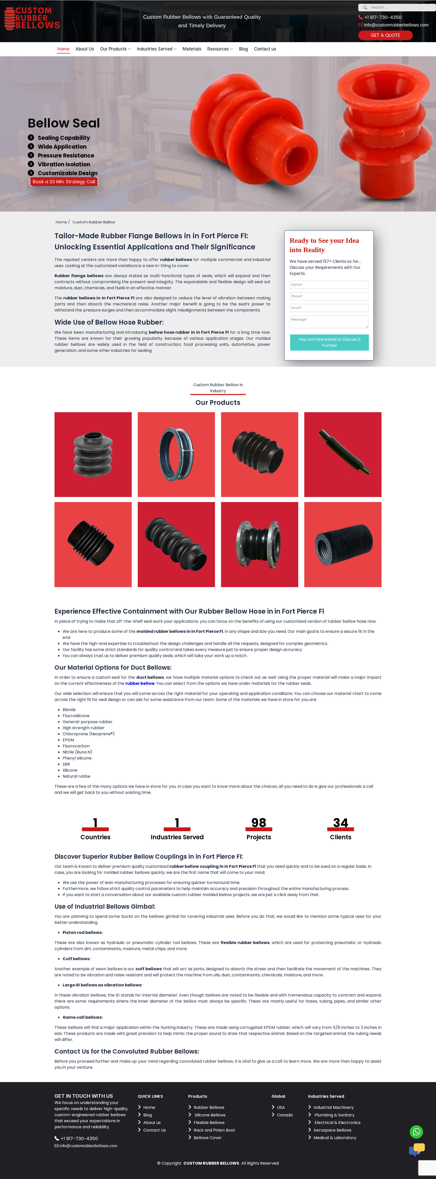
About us (152, 1122)
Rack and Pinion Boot (214, 1130)
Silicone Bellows (210, 1115)
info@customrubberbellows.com (396, 25)
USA (281, 1107)
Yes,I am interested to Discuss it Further (329, 342)
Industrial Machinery (334, 1107)
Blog (147, 1115)
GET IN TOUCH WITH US (83, 1096)
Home (63, 48)
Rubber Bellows (209, 1107)
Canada (285, 1115)
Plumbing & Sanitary (334, 1115)
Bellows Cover (208, 1138)
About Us (84, 48)
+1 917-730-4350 (382, 17)
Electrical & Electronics (337, 1122)
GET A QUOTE (385, 35)
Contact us (265, 48)
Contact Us (154, 1130)
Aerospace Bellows (332, 1130)
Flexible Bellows (209, 1122)
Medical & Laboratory (335, 1138)
